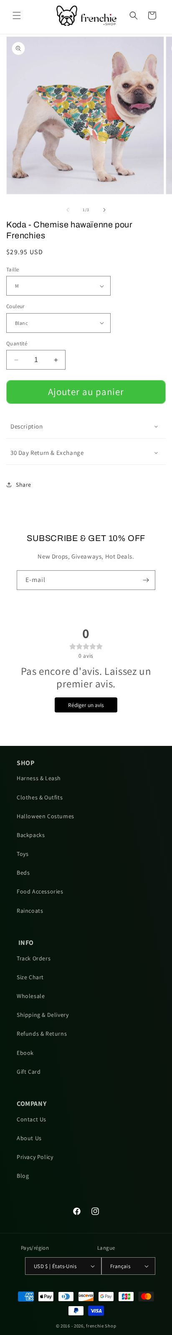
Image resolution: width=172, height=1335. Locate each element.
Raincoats (30, 910)
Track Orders (34, 958)
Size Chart (30, 977)
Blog (23, 1175)
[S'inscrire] (146, 580)
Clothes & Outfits (40, 797)
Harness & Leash (39, 778)
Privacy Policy (35, 1157)
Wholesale (31, 996)
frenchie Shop (101, 1326)
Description (26, 426)
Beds (23, 872)
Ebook (25, 1053)
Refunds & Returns (42, 1033)
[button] (17, 15)
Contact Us (31, 1119)
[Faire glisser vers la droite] (104, 210)
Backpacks (31, 835)
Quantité (16, 343)
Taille (12, 269)
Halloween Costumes (45, 816)
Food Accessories (40, 891)
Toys (22, 854)
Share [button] (23, 484)
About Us (29, 1138)
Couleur (15, 306)
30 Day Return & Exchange (46, 453)
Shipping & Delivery (42, 1014)
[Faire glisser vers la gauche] (67, 210)
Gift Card (28, 1071)
